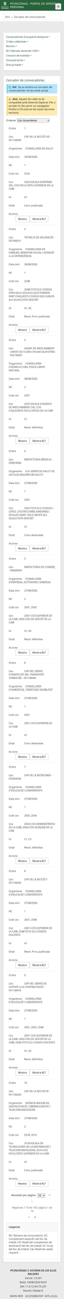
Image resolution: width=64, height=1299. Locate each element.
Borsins (10, 46)
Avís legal (51, 1296)
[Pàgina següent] (29, 1217)
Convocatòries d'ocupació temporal (27, 37)
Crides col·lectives (16, 41)
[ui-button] (58, 6)
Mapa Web (16, 1296)
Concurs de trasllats (18, 55)
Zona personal (14, 60)
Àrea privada (13, 64)
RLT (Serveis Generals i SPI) (22, 51)
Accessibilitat (34, 1296)
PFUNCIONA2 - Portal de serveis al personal (35, 5)
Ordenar (11, 120)
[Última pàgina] (35, 1217)
